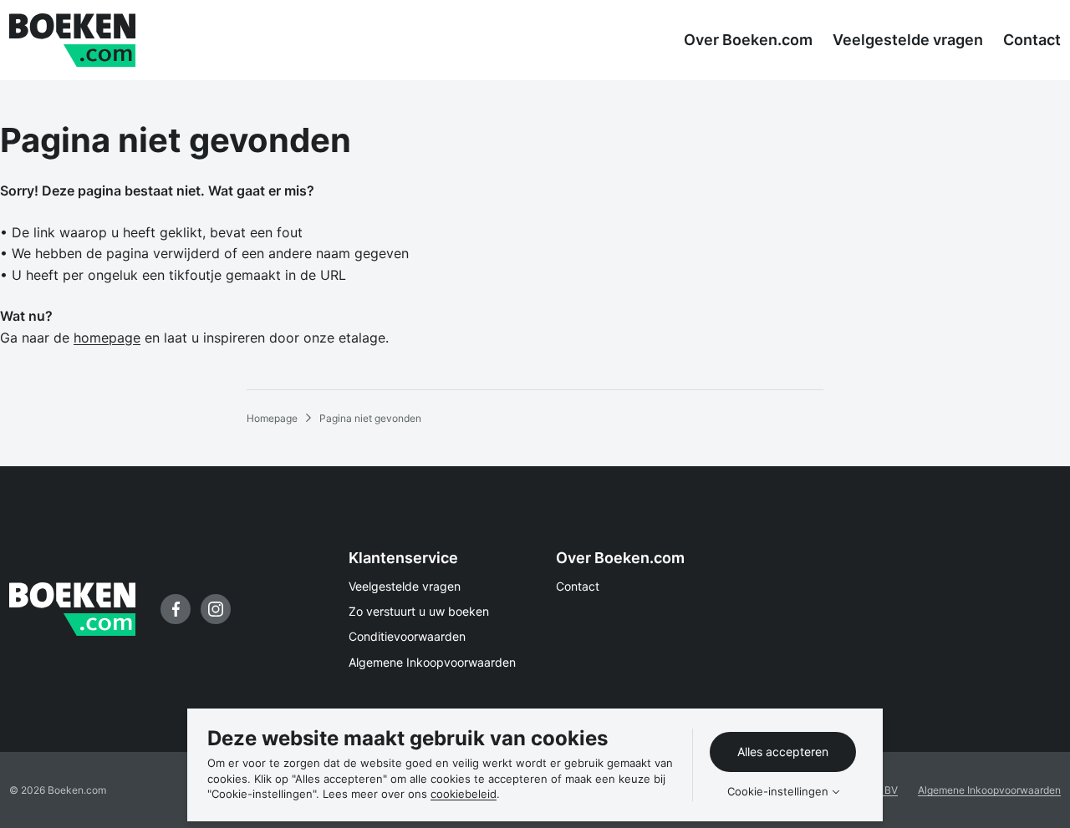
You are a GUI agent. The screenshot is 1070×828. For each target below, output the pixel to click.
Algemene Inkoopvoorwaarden (432, 662)
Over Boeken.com (620, 557)
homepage (107, 337)
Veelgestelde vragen (405, 586)
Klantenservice (403, 557)
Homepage (272, 418)
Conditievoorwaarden (407, 636)
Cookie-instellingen (777, 791)
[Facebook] (175, 609)
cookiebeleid (464, 793)
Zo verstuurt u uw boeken (419, 611)
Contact (577, 586)
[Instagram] (216, 609)
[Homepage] (72, 40)
